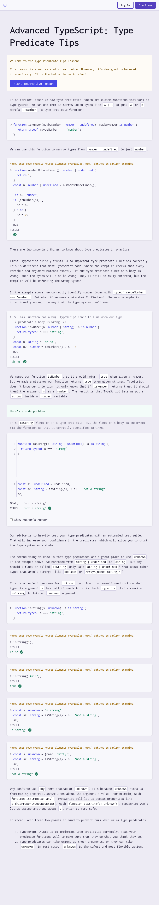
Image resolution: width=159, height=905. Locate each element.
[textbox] (83, 458)
